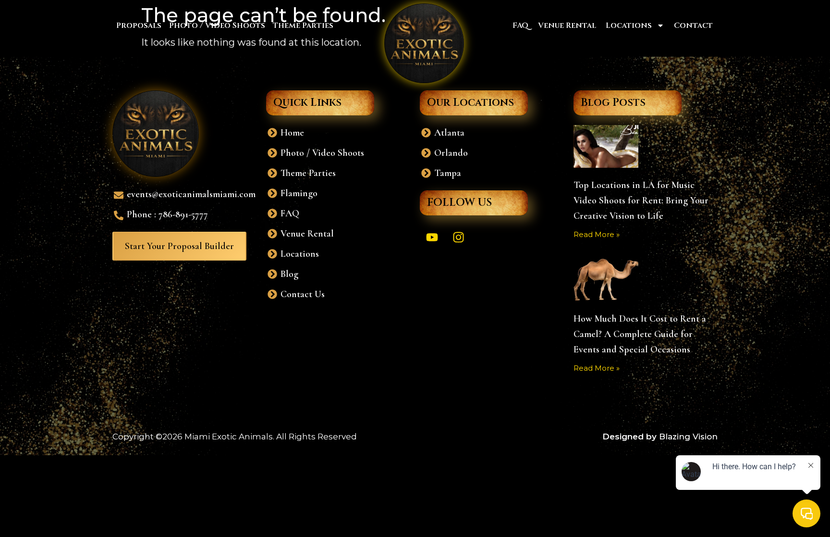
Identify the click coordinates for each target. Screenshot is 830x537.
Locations (629, 25)
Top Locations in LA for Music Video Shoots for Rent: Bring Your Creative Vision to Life (641, 200)
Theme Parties (303, 25)
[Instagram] (458, 237)
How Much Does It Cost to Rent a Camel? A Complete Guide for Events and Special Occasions (640, 334)
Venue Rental (567, 25)
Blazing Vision (688, 436)
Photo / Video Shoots (217, 25)
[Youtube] (432, 237)
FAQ (520, 25)
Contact (693, 25)
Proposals (138, 25)
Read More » (597, 234)
